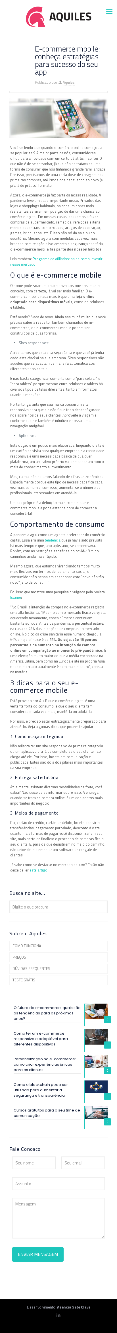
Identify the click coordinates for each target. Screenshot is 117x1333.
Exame (15, 597)
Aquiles (69, 82)
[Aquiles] (58, 16)
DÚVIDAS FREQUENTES (31, 968)
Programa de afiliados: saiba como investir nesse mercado (56, 261)
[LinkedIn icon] (59, 1315)
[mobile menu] (109, 11)
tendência (53, 540)
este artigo (38, 870)
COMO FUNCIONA (26, 946)
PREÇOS (19, 957)
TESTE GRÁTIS (23, 980)
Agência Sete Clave (73, 1307)
